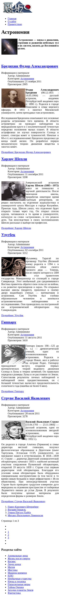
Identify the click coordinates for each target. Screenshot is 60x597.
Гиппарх (8, 322)
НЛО (10, 575)
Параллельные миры (19, 584)
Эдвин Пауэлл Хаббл (19, 512)
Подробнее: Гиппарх (12, 391)
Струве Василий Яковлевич (25, 398)
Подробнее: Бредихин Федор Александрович (26, 152)
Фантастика (14, 593)
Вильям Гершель (17, 509)
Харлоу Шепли (14, 159)
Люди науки (14, 564)
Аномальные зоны (18, 555)
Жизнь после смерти (19, 558)
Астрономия (27, 78)
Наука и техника (17, 581)
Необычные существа (19, 578)
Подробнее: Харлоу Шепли (16, 228)
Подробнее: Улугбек (12, 315)
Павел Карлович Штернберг (23, 506)
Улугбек (8, 235)
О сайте (12, 21)
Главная (12, 18)
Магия (11, 567)
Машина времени (17, 573)
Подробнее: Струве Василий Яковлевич (23, 501)
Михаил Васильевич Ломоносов (25, 515)
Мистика (12, 570)
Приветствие (15, 24)
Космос (12, 561)
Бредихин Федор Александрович (29, 66)
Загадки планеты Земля (20, 590)
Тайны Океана (16, 587)
